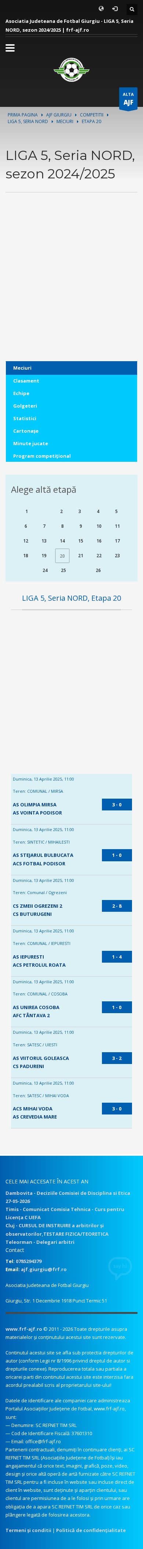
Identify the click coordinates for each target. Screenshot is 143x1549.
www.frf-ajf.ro (24, 1329)
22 (99, 555)
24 (45, 570)
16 (99, 541)
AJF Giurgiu (59, 115)
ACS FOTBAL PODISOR (39, 863)
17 (117, 541)
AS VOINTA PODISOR (37, 812)
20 (62, 556)
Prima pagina (23, 115)
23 (117, 555)
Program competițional (42, 456)
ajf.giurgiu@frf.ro (44, 1269)
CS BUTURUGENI (32, 914)
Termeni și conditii (28, 1530)
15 (80, 541)
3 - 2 (116, 1058)
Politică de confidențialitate (91, 1530)
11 (117, 526)
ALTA (128, 99)
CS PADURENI (28, 1066)
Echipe (21, 393)
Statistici (24, 418)
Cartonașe (25, 431)
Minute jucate (30, 443)
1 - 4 (116, 956)
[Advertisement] (71, 289)
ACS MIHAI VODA (32, 1108)
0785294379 (28, 1261)
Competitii (91, 115)
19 (44, 555)
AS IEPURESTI (28, 956)
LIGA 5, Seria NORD (28, 121)
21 (80, 555)
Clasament (26, 380)
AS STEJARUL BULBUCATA (43, 855)
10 (99, 526)
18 (25, 555)
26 (98, 570)
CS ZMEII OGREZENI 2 (37, 906)
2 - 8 (116, 906)
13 (44, 541)
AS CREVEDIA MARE (35, 1116)
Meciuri (64, 121)
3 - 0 (116, 804)
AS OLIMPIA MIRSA (34, 804)
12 (25, 541)
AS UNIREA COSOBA (36, 1007)
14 (62, 541)
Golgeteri (25, 405)
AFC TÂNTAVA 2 (31, 1015)
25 (63, 570)
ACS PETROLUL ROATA (39, 965)
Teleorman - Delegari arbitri (40, 1242)
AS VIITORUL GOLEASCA (41, 1058)
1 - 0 (116, 855)
